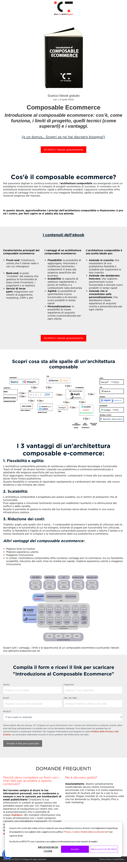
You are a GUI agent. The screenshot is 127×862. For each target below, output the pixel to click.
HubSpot (16, 814)
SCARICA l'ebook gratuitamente (63, 149)
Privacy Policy (105, 859)
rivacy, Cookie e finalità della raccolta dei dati (87, 831)
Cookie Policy (118, 859)
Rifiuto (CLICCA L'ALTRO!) (104, 849)
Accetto (75, 849)
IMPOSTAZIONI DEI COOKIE (48, 849)
